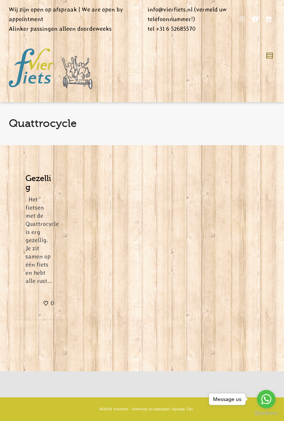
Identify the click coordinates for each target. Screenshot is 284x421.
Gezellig (38, 183)
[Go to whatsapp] (266, 399)
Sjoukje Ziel (182, 409)
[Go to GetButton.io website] (266, 413)
